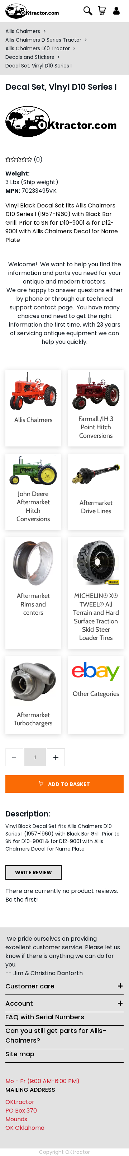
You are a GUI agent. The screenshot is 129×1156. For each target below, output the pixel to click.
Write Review (33, 872)
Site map (19, 1053)
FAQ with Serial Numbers (44, 1016)
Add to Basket (68, 784)
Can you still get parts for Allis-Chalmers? (55, 1035)
